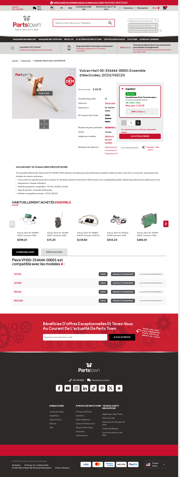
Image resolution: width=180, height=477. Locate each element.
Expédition (54, 416)
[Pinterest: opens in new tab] (102, 388)
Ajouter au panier (140, 136)
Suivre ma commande (149, 39)
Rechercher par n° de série (106, 8)
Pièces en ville (108, 418)
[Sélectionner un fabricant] (143, 21)
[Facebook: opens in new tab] (59, 388)
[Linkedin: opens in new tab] (85, 388)
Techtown (80, 431)
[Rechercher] (161, 31)
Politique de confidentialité (36, 465)
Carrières (80, 416)
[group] (44, 93)
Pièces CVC (69, 39)
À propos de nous (84, 412)
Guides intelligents (110, 429)
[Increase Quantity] (138, 122)
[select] (155, 464)
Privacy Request (62, 468)
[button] (72, 72)
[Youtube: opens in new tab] (67, 388)
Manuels (123, 274)
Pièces (103, 274)
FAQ (51, 427)
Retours (53, 424)
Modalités (16, 465)
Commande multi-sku (84, 8)
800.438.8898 (17, 9)
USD (70, 8)
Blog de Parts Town (84, 427)
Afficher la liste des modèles (109, 139)
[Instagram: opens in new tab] (76, 388)
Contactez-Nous (57, 412)
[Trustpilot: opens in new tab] (119, 388)
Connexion (128, 8)
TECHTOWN (132, 39)
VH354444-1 (110, 127)
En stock (131, 94)
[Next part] (165, 224)
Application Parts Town (112, 414)
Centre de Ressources (114, 39)
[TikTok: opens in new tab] (93, 388)
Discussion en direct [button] (100, 380)
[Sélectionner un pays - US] (52, 8)
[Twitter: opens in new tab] (110, 388)
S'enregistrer (142, 8)
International (81, 435)
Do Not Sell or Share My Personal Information (31, 468)
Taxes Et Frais (55, 420)
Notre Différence (83, 420)
